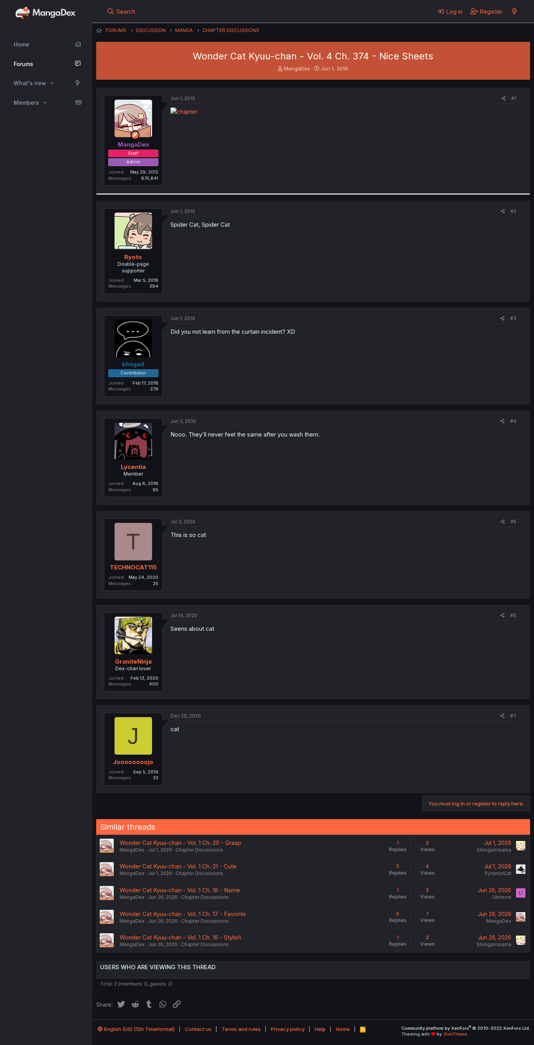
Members (26, 102)
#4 (513, 421)
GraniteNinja (133, 661)
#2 (513, 211)
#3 (513, 318)
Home (21, 44)
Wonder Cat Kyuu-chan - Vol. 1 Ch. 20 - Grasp (180, 842)
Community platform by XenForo (465, 1028)
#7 (513, 716)
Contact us (198, 1029)
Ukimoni (502, 897)
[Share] (504, 98)
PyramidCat (498, 873)
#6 (513, 615)
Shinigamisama (494, 850)
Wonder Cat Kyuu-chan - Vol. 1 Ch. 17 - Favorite (183, 914)
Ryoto (133, 257)
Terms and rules (241, 1029)
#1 (513, 98)
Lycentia (133, 467)
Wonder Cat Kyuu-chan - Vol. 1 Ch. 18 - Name (180, 890)
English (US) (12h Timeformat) (139, 1029)
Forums (23, 64)
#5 (513, 521)
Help (320, 1029)
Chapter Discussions (199, 850)
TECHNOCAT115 (133, 567)
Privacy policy (288, 1029)
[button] (52, 83)
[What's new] (514, 11)
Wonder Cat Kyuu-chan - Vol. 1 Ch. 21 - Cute (178, 866)
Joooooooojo (133, 762)
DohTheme (455, 1034)
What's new (30, 83)
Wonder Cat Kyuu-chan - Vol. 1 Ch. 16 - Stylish (180, 937)
